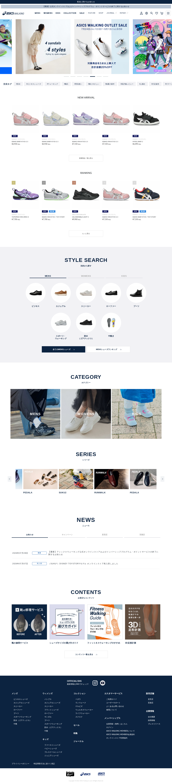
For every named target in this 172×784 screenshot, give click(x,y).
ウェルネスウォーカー (84, 710)
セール (77, 725)
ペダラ (78, 699)
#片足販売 (155, 84)
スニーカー (18, 706)
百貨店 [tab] (142, 535)
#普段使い (78, 84)
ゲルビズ (78, 706)
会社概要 (151, 717)
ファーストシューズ (52, 745)
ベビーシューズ (50, 749)
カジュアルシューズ (21, 703)
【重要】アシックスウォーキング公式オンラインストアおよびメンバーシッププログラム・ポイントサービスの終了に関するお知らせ (103, 553)
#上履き (142, 84)
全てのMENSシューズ (62, 349)
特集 (76, 733)
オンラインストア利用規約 (116, 738)
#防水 (18, 84)
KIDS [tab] (124, 276)
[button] (66, 76)
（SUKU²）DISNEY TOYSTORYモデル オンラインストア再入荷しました (83, 564)
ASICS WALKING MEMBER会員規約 (120, 734)
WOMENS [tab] (86, 276)
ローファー (18, 710)
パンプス (47, 699)
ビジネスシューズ (21, 699)
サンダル (47, 717)
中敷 (15, 724)
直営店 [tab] (104, 535)
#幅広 (66, 84)
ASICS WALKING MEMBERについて (120, 731)
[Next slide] (162, 479)
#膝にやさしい (93, 84)
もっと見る (86, 233)
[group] (27, 46)
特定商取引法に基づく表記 (44, 764)
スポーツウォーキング (22, 717)
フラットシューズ (51, 710)
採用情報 (151, 720)
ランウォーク (80, 703)
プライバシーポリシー (21, 764)
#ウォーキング (52, 84)
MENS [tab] (48, 276)
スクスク (78, 717)
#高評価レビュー (127, 84)
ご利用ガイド (111, 699)
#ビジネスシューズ (33, 84)
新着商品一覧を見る (86, 158)
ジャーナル (79, 741)
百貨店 (150, 703)
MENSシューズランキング (106, 349)
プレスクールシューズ (53, 752)
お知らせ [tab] (29, 535)
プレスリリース (154, 724)
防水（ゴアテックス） (22, 720)
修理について (111, 710)
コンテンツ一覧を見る (84, 654)
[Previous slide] (9, 479)
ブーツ (16, 713)
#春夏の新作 (110, 84)
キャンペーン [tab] (67, 535)
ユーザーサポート (113, 703)
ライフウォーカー (82, 713)
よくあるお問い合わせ (115, 706)
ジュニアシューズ (51, 756)
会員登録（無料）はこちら (116, 724)
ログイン (109, 727)
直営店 (150, 699)
